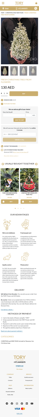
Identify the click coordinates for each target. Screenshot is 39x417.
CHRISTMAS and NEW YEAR (14, 13)
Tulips (10, 377)
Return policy (28, 388)
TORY (2, 13)
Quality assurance (28, 377)
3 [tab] (21, 208)
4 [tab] (24, 208)
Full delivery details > (7, 309)
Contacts (10, 380)
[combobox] (5, 134)
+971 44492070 (22, 8)
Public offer (10, 394)
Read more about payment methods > (12, 331)
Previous (2, 164)
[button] (35, 8)
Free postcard (28, 380)
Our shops (19, 369)
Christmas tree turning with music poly (29, 193)
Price (27, 112)
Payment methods (10, 391)
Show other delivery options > (11, 156)
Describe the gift (8, 112)
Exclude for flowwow (25, 341)
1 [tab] (15, 208)
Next (36, 164)
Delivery (10, 388)
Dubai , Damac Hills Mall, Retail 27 (20, 152)
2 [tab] (18, 208)
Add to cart (19, 120)
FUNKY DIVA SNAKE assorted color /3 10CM (9, 193)
